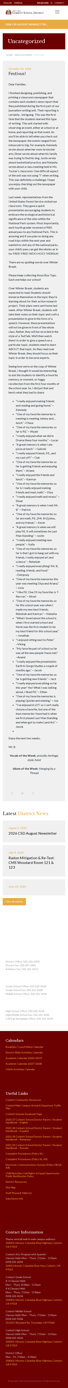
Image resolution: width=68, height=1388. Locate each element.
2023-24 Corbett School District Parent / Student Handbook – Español (34, 1129)
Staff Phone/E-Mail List (19, 1192)
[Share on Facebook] (13, 793)
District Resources (16, 1181)
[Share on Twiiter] (23, 793)
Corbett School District (33, 1381)
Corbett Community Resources (23, 1099)
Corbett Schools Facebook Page (24, 1113)
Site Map (11, 1187)
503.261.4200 (42, 3)
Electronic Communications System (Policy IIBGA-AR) (34, 1166)
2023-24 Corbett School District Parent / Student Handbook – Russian (34, 1146)
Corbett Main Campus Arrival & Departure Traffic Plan (33, 1107)
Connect (59, 3)
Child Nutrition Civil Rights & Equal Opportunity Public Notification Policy (32, 1175)
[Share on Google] (34, 793)
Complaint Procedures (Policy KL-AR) (27, 1159)
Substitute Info (14, 1198)
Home (9, 55)
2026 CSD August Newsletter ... (26, 24)
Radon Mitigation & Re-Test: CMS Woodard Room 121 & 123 (32, 862)
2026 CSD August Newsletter (33, 833)
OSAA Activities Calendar (20, 1069)
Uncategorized (23, 55)
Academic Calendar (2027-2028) (24, 1063)
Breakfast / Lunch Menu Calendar (24, 1046)
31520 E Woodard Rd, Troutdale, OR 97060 (30, 1322)
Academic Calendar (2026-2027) (24, 1058)
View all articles (14, 901)
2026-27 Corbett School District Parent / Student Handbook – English (34, 1121)
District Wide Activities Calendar (24, 1052)
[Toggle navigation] (57, 11)
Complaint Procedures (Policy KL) (24, 1153)
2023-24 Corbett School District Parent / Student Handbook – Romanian (34, 1138)
